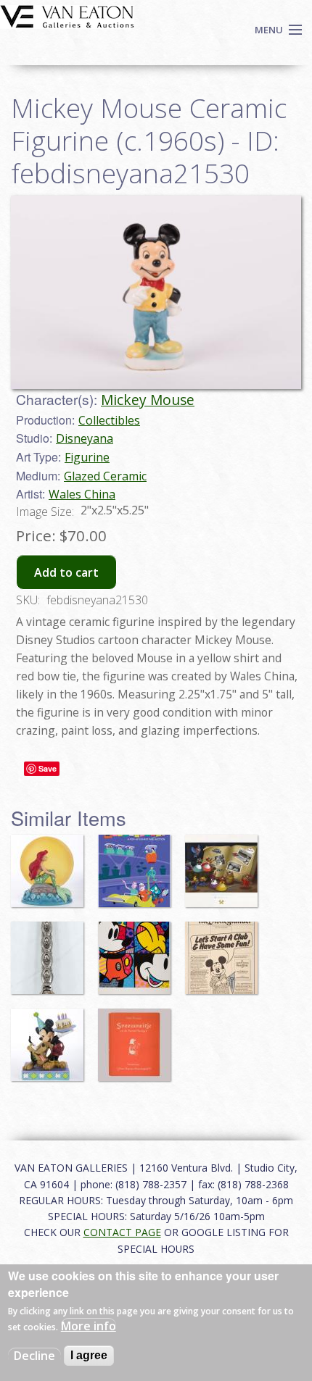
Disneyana (84, 438)
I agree (88, 1355)
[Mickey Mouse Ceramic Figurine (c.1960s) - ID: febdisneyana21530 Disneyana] (156, 291)
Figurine (87, 457)
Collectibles (109, 420)
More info (88, 1326)
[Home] (67, 15)
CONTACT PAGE (122, 1232)
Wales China (82, 494)
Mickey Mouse (147, 399)
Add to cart (66, 572)
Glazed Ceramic (105, 476)
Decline (34, 1356)
